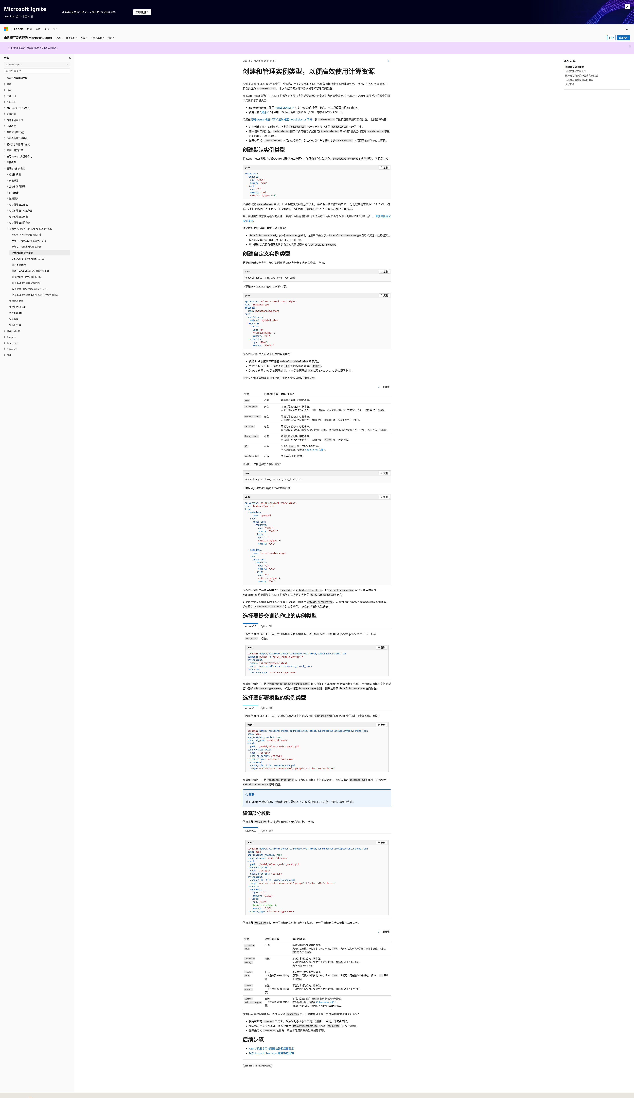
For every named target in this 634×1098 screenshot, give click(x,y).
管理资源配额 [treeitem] (16, 300)
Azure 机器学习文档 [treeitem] (17, 78)
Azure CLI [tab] (250, 626)
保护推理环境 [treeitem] (19, 264)
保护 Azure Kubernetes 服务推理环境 (271, 1053)
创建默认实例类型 (574, 66)
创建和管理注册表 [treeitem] (18, 216)
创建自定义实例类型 (575, 71)
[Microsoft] (6, 29)
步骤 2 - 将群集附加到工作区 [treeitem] (26, 246)
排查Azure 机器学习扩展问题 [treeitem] (27, 276)
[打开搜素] (626, 29)
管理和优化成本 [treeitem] (17, 306)
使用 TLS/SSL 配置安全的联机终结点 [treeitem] (30, 270)
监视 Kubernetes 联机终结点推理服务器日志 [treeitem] (35, 294)
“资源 (263, 112)
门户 (611, 37)
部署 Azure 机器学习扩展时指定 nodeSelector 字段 (281, 119)
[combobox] (37, 64)
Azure (246, 60)
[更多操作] (388, 61)
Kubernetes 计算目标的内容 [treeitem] (27, 234)
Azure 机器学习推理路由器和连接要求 (271, 1048)
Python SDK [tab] (267, 626)
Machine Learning (264, 60)
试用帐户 (623, 37)
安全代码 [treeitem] (13, 318)
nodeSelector (283, 107)
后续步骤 (570, 84)
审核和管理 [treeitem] (15, 325)
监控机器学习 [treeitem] (16, 313)
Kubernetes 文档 (314, 449)
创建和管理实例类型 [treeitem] (22, 252)
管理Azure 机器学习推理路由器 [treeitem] (28, 258)
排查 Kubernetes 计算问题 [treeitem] (26, 282)
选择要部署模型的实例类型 (579, 80)
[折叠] (70, 58)
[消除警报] (627, 6)
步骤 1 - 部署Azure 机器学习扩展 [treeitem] (29, 240)
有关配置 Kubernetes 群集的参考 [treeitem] (29, 288)
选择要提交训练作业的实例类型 (581, 75)
